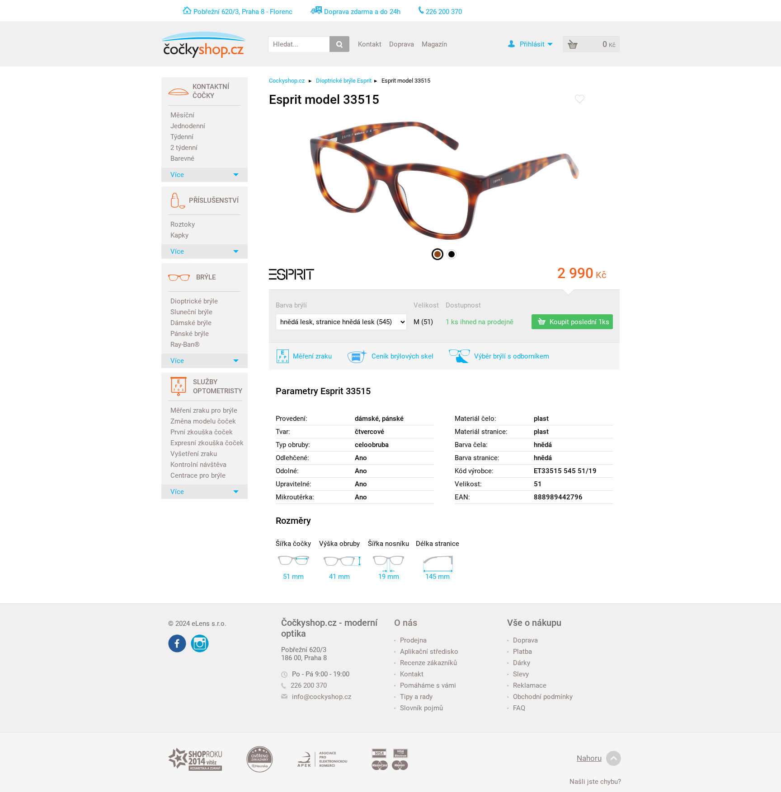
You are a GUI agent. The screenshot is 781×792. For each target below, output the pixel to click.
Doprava (401, 44)
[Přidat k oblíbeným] (579, 100)
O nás (405, 622)
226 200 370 (309, 685)
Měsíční (182, 115)
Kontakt (369, 44)
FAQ (519, 708)
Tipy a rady (416, 697)
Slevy (521, 674)
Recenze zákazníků (428, 663)
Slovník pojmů (421, 708)
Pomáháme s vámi (428, 685)
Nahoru (589, 758)
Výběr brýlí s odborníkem (511, 356)
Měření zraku (312, 356)
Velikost (426, 305)
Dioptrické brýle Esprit (344, 80)
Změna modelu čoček (203, 421)
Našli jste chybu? (595, 782)
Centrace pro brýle (198, 475)
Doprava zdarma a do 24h (362, 12)
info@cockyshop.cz (321, 697)
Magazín (434, 44)
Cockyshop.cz (287, 80)
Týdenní (181, 137)
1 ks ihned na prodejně (479, 322)
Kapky (179, 235)
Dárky (521, 663)
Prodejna (413, 640)
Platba (522, 652)
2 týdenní (184, 148)
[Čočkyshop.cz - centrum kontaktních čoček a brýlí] (203, 45)
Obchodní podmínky (543, 697)
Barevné (182, 158)
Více (177, 175)
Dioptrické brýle (194, 301)
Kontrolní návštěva (198, 465)
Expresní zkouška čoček (205, 443)
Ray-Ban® (185, 344)
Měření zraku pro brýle (203, 410)
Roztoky (182, 224)
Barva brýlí (291, 305)
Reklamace (529, 685)
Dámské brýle (191, 323)
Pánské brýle (189, 334)
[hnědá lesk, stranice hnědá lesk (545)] (437, 254)
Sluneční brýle (191, 312)
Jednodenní (187, 126)
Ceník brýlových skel (402, 356)
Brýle (206, 277)
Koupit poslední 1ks (578, 321)
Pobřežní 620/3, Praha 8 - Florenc (242, 12)
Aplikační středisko (429, 652)
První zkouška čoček (201, 432)
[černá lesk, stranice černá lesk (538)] (451, 254)
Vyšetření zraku (193, 454)
